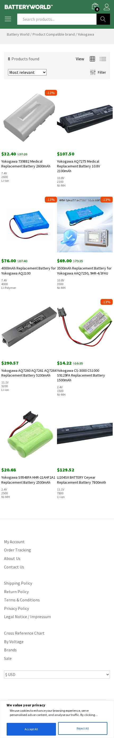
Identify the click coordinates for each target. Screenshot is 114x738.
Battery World (18, 34)
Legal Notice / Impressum (27, 616)
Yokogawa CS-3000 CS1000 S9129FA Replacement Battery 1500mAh (81, 375)
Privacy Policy (16, 608)
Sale (8, 658)
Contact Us (14, 567)
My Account (14, 541)
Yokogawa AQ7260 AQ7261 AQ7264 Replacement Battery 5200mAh (28, 373)
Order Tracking (17, 550)
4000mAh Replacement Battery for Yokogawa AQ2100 (28, 270)
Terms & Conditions (22, 599)
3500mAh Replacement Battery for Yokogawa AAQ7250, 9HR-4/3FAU (84, 270)
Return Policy (16, 591)
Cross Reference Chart (24, 633)
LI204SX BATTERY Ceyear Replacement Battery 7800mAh (81, 479)
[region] (57, 719)
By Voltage (14, 641)
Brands (10, 649)
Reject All (83, 728)
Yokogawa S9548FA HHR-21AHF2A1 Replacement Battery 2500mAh (28, 479)
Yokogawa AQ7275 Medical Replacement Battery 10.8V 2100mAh (78, 166)
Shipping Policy (18, 583)
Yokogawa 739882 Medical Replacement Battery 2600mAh (25, 163)
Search (103, 19)
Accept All (31, 729)
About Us (12, 558)
